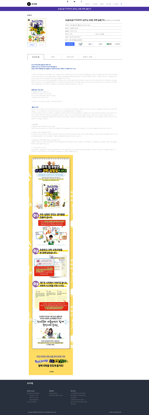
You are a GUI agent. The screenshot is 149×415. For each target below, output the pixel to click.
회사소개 (73, 391)
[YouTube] (74, 1)
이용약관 (51, 391)
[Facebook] (81, 1)
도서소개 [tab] (35, 57)
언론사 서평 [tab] (87, 57)
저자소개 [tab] (70, 57)
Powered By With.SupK (115, 412)
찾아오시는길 (30, 391)
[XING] (67, 1)
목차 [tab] (53, 57)
